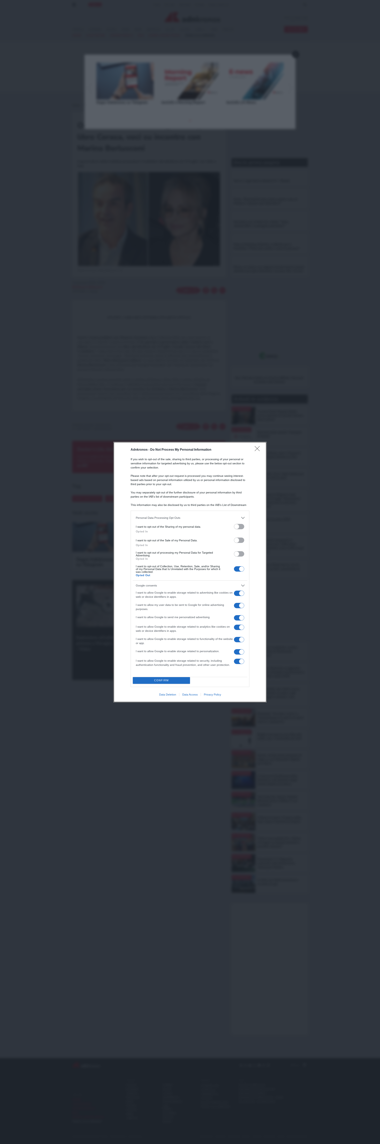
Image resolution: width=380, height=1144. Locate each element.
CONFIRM (161, 680)
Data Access (190, 694)
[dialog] (190, 572)
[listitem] (190, 518)
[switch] (239, 526)
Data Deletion (167, 694)
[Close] (258, 450)
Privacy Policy (212, 694)
